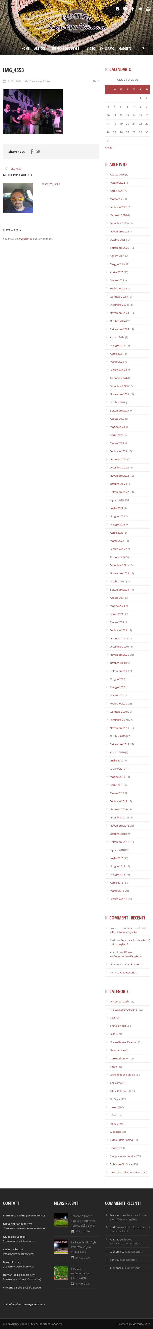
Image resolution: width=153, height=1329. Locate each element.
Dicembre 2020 (119, 646)
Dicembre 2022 (119, 467)
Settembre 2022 (119, 492)
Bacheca (115, 1148)
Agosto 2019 (117, 752)
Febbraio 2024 (118, 370)
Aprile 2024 (116, 353)
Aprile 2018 (116, 882)
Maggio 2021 (117, 606)
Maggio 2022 (117, 524)
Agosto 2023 (117, 418)
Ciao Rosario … (134, 964)
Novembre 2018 (119, 825)
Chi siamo (116, 1083)
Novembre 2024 (119, 313)
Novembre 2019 (119, 728)
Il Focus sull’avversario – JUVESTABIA (81, 1273)
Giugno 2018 (117, 866)
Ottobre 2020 (118, 663)
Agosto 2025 (117, 256)
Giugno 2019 (117, 768)
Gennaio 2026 (118, 215)
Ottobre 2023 (118, 402)
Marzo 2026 (117, 199)
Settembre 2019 (119, 744)
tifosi (113, 1115)
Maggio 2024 (117, 345)
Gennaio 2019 (118, 809)
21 (133, 123)
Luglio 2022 (116, 508)
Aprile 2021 (116, 614)
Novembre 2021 (119, 573)
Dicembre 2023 (119, 386)
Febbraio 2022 (118, 549)
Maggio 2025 (117, 264)
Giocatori (115, 1131)
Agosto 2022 (117, 500)
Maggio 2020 (117, 687)
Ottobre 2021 (118, 581)
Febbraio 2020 (118, 703)
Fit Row (114, 1034)
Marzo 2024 (117, 361)
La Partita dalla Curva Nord (126, 1172)
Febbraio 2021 (118, 630)
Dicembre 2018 (119, 817)
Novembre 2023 (119, 394)
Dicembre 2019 (119, 720)
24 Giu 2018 (14, 81)
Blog (112, 1018)
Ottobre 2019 (118, 736)
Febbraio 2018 (118, 899)
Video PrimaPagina (121, 1140)
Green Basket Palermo (123, 1042)
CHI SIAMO (107, 48)
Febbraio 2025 (118, 288)
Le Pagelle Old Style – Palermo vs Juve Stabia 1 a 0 (85, 1247)
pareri (113, 1107)
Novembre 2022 (119, 475)
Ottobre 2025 (118, 239)
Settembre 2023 (119, 410)
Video (91, 48)
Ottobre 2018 (118, 834)
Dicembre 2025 (119, 223)
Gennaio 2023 (118, 459)
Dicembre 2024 (119, 304)
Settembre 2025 (119, 248)
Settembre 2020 (119, 671)
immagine (116, 1123)
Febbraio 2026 (118, 207)
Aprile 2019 (116, 785)
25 (114, 132)
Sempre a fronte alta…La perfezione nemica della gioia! (83, 1220)
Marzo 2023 (117, 443)
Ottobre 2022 (118, 484)
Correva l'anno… (120, 1058)
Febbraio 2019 (118, 801)
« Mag (108, 147)
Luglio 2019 (116, 760)
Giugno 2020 (117, 679)
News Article (117, 1050)
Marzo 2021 (117, 622)
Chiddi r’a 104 (118, 1026)
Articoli (40, 48)
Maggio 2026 (117, 182)
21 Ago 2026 (83, 1284)
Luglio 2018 (116, 858)
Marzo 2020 (117, 695)
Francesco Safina (39, 81)
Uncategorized (119, 1001)
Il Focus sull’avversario (123, 1009)
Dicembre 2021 (119, 565)
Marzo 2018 (117, 890)
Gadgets (125, 48)
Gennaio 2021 (118, 638)
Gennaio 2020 (118, 711)
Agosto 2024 (117, 337)
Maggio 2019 (117, 777)
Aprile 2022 (116, 532)
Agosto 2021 (117, 597)
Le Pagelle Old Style (122, 1074)
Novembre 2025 (119, 231)
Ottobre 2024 (118, 321)
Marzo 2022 (117, 541)
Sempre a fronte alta (122, 1156)
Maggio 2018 (117, 874)
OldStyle (115, 1099)
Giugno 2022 (117, 516)
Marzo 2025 (117, 280)
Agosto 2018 (117, 850)
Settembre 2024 (119, 329)
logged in (24, 238)
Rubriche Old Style (65, 48)
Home (25, 48)
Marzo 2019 (117, 793)
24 (108, 132)
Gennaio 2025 (118, 296)
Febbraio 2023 (118, 451)
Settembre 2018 (119, 842)
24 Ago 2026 (83, 1257)
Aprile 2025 (116, 272)
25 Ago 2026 (83, 1231)
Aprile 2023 (116, 435)
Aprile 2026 (116, 191)
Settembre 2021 (119, 589)
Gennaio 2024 (118, 378)
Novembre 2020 (119, 654)
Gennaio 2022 (118, 557)
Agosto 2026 (117, 174)
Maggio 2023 (117, 427)
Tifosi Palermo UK (120, 1091)
